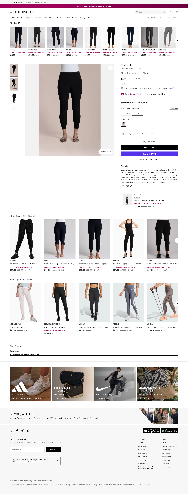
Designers (29, 18)
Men (45, 18)
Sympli (124, 65)
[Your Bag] (177, 12)
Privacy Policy (142, 457)
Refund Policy (142, 453)
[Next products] (177, 240)
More (89, 18)
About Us (165, 439)
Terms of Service (144, 460)
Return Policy (142, 450)
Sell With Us (166, 467)
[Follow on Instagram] (12, 432)
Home (74, 18)
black (123, 124)
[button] (134, 103)
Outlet (153, 18)
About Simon (166, 457)
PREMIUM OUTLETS (41, 2)
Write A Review (16, 346)
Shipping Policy (143, 446)
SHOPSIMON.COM (16, 2)
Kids (68, 18)
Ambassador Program (169, 446)
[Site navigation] (11, 12)
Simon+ (161, 18)
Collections (166, 453)
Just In (12, 18)
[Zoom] (69, 109)
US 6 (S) (126, 113)
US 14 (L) (137, 113)
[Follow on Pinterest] (23, 432)
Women (38, 18)
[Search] (151, 12)
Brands (19, 18)
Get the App (166, 450)
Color (127, 119)
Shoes (51, 18)
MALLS (28, 2)
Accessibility (142, 464)
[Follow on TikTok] (28, 432)
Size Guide (174, 108)
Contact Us (141, 443)
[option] (69, 110)
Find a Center (172, 18)
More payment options (149, 159)
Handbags (60, 18)
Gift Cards (165, 464)
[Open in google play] (169, 432)
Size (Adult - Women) (149, 108)
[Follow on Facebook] (17, 432)
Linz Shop (138, 69)
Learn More (160, 94)
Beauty (82, 18)
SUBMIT (53, 450)
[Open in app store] (152, 432)
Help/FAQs (141, 439)
